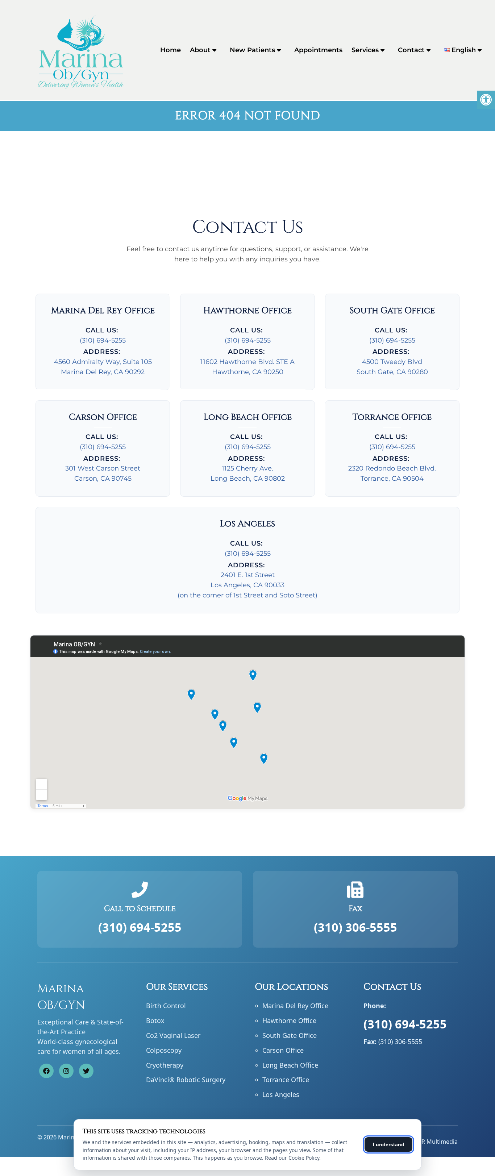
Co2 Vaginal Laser (173, 1035)
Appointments (318, 50)
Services (365, 50)
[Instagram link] (66, 1071)
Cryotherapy (164, 1065)
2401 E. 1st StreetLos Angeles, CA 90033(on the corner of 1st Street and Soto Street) (247, 585)
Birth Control (166, 1005)
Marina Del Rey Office (295, 1005)
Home (170, 50)
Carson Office (283, 1050)
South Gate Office (289, 1035)
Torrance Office (285, 1079)
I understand (388, 1144)
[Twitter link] (86, 1071)
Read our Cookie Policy (292, 1157)
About (200, 50)
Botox (155, 1020)
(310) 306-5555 (355, 927)
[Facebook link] (46, 1071)
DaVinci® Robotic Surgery (185, 1079)
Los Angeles (280, 1094)
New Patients (252, 50)
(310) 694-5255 (103, 340)
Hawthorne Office (289, 1020)
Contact (411, 50)
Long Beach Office (290, 1065)
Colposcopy (164, 1050)
